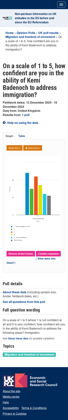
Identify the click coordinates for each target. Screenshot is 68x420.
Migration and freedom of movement (30, 37)
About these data (15, 292)
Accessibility (11, 408)
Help (6, 402)
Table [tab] (21, 136)
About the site (11, 391)
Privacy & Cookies (14, 413)
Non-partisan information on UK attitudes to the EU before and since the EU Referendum (35, 18)
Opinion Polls (26, 33)
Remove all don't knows (21, 253)
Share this (14, 147)
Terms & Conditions (34, 408)
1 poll (25, 115)
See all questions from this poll (24, 302)
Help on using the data (22, 123)
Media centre (11, 396)
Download (33, 147)
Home (9, 33)
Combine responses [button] (48, 253)
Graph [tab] (9, 136)
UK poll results (48, 33)
